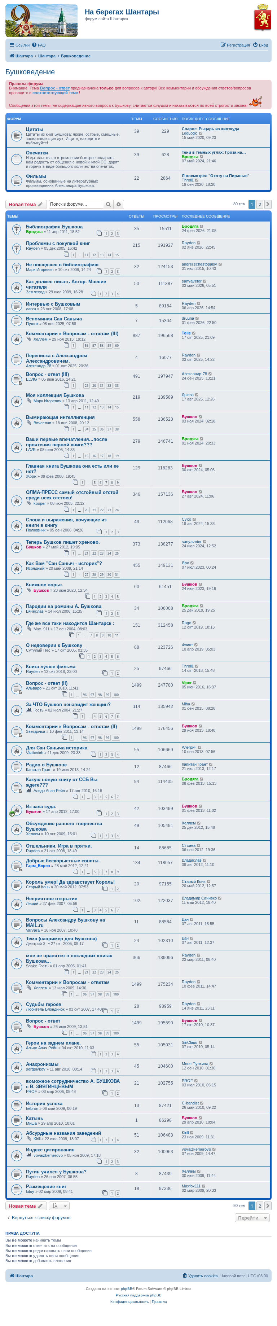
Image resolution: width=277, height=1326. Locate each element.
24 (117, 510)
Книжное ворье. (44, 584)
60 (117, 345)
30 (94, 385)
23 (109, 510)
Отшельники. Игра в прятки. (59, 846)
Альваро (33, 688)
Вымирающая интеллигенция (60, 417)
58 (102, 345)
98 (100, 694)
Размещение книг (46, 1186)
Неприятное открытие (51, 898)
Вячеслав (42, 423)
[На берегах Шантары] (37, 18)
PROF (31, 1091)
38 (117, 429)
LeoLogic (190, 133)
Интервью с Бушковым (53, 304)
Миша (31, 1123)
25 (117, 553)
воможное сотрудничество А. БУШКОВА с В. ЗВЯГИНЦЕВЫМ (73, 1083)
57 (94, 345)
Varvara (33, 930)
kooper (40, 503)
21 (94, 510)
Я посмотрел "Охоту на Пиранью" (215, 176)
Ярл (185, 563)
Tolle (186, 333)
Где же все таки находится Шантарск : (70, 623)
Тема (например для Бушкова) (61, 938)
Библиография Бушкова (54, 226)
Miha (186, 704)
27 (86, 574)
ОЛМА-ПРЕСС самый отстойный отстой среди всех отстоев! (72, 495)
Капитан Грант (39, 769)
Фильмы (36, 176)
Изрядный (35, 568)
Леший (32, 903)
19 (117, 456)
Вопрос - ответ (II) (46, 683)
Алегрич (189, 747)
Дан (185, 919)
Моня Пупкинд (195, 1064)
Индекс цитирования (50, 1149)
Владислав (192, 860)
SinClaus (189, 1042)
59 (109, 345)
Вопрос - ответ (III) (47, 374)
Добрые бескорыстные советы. (63, 860)
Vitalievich (34, 752)
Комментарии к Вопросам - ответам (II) (71, 726)
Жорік (31, 476)
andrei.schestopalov (199, 264)
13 (102, 255)
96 (85, 694)
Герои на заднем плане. (53, 1043)
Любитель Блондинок (45, 1009)
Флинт (187, 645)
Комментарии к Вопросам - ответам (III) (72, 333)
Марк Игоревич (40, 269)
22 (102, 510)
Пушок (32, 323)
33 (117, 385)
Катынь (34, 1118)
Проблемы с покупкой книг (58, 243)
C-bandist (190, 1103)
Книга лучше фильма (50, 666)
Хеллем (41, 339)
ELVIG (31, 379)
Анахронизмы (42, 1064)
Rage (186, 623)
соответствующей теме (55, 93)
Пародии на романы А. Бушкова (63, 606)
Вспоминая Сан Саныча (54, 318)
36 (102, 429)
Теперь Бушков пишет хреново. (63, 542)
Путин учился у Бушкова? (56, 1171)
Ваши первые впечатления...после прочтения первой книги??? (66, 442)
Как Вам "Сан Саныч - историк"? (64, 563)
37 (109, 429)
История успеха (44, 1103)
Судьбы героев (43, 1004)
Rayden (33, 248)
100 (116, 694)
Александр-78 (38, 366)
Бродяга (190, 156)
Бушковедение (30, 72)
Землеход (35, 292)
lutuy (30, 1191)
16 (94, 456)
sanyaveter (192, 281)
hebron (32, 1108)
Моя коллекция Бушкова (55, 395)
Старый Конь (38, 887)
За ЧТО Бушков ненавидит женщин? (68, 704)
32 (109, 385)
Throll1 (188, 180)
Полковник (35, 530)
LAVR (31, 449)
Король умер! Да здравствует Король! (70, 882)
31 (102, 385)
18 (109, 456)
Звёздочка (35, 731)
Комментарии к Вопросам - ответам (68, 982)
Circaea (188, 845)
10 (109, 635)
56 (86, 345)
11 (86, 255)
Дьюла (188, 395)
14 (109, 255)
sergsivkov (35, 1069)
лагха (31, 309)
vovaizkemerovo (48, 1155)
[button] (268, 204)
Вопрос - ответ (55, 88)
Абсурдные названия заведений (63, 1133)
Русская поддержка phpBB (139, 1295)
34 (86, 429)
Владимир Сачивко (199, 898)
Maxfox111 (191, 1186)
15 (117, 255)
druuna (188, 318)
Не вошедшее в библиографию (62, 264)
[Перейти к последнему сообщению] (201, 226)
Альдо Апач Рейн (49, 790)
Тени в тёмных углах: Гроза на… (214, 152)
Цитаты (34, 129)
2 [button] (260, 204)
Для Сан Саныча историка (56, 747)
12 (94, 255)
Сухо (186, 519)
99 (107, 694)
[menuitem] (38, 45)
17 (102, 456)
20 (86, 510)
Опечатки (37, 153)
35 (94, 429)
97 (92, 694)
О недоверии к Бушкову (54, 645)
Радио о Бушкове (46, 764)
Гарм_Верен (38, 865)
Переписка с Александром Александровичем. (56, 358)
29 (86, 385)
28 (94, 574)
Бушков (189, 417)
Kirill (37, 1139)
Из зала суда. (41, 806)
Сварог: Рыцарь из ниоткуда (210, 129)
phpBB (126, 1289)
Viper (187, 682)
